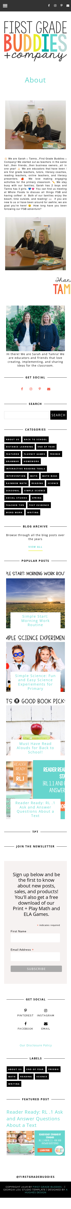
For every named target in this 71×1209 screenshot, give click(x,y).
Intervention (16, 476)
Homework (31, 461)
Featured (12, 454)
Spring (37, 497)
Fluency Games (34, 454)
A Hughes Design (46, 1191)
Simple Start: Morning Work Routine (35, 620)
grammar (12, 461)
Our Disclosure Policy (36, 1045)
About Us (13, 439)
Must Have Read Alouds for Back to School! (35, 747)
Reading (37, 483)
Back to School (35, 439)
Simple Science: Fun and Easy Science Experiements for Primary (35, 682)
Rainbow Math (16, 483)
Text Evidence (39, 505)
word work (14, 512)
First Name (18, 931)
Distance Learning (19, 446)
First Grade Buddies (47, 1187)
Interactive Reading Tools (25, 468)
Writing (33, 512)
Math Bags (50, 476)
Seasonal (13, 490)
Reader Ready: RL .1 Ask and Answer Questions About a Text (35, 809)
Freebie (55, 454)
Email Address (22, 950)
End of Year (46, 446)
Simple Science (35, 490)
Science (53, 483)
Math (34, 476)
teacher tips (15, 505)
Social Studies (16, 497)
